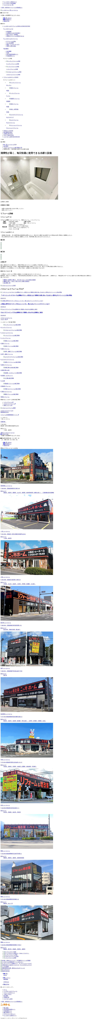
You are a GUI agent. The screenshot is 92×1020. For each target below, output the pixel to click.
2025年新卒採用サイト (9, 1009)
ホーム (5, 989)
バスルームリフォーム (9, 403)
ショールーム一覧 (8, 4)
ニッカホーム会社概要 (10, 3)
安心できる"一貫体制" (12, 34)
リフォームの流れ (11, 41)
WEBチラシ (8, 130)
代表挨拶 (9, 31)
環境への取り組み (11, 46)
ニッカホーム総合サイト (10, 1)
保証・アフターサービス (13, 44)
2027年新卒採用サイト (12, 54)
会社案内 (6, 48)
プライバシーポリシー (9, 1014)
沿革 (8, 52)
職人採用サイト (8, 1012)
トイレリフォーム (8, 402)
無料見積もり (7, 19)
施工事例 (7, 132)
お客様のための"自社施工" (13, 33)
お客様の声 (8, 133)
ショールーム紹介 (11, 136)
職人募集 (6, 1008)
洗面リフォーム (7, 405)
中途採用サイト (11, 55)
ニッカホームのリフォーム (16, 26)
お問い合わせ (8, 18)
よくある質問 (10, 43)
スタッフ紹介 (8, 135)
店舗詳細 (3, 421)
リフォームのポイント (10, 77)
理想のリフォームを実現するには (15, 36)
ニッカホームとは (8, 28)
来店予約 (7, 21)
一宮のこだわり (7, 994)
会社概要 (9, 51)
